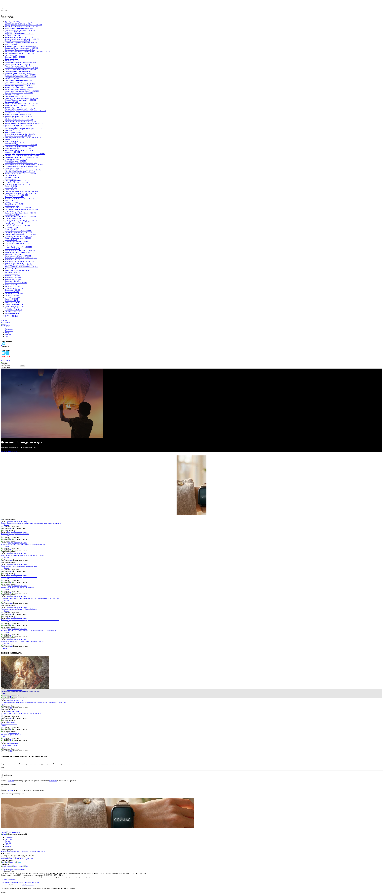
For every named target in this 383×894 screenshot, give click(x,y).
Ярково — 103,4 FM (11, 317)
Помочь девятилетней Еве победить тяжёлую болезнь (19, 577)
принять (3, 892)
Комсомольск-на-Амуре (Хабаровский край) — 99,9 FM (24, 123)
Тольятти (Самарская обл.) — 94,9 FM (18, 238)
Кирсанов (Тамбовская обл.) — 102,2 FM (19, 120)
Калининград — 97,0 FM (13, 107)
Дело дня (4, 320)
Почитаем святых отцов (15, 700)
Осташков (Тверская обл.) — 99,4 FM (17, 184)
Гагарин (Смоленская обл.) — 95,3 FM (18, 66)
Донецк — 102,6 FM (12, 78)
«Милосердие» (31, 851)
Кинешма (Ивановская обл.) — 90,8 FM (18, 116)
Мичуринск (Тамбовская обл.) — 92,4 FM (19, 150)
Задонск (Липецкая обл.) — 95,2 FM (17, 89)
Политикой (53, 781)
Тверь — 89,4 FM (11, 229)
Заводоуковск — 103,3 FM (14, 293)
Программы (9, 329)
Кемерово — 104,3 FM (12, 112)
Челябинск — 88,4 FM (12, 259)
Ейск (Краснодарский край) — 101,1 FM (18, 80)
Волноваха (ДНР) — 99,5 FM (15, 57)
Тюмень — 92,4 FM (11, 245)
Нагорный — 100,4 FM (13, 302)
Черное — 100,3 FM (11, 315)
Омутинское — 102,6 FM (13, 310)
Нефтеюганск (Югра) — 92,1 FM (16, 159)
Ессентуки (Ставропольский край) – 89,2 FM (20, 84)
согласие (10, 790)
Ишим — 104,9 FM (11, 299)
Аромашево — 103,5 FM (13, 277)
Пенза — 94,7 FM (11, 186)
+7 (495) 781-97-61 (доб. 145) (23, 859)
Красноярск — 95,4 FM (13, 132)
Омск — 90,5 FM (10, 175)
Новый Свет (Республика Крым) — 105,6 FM (20, 173)
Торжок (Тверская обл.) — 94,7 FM (17, 241)
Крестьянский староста (9, 724)
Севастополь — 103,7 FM (13, 211)
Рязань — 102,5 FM (11, 200)
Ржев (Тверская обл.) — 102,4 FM (16, 195)
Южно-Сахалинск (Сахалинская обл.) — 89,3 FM (21, 267)
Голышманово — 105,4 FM (14, 288)
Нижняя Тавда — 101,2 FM (14, 304)
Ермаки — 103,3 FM (12, 292)
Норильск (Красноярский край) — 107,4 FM (20, 172)
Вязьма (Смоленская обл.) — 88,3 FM (17, 64)
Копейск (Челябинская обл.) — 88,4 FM (18, 125)
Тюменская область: (11, 274)
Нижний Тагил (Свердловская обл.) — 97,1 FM (21, 163)
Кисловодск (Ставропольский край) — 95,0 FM (21, 121)
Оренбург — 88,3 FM (12, 177)
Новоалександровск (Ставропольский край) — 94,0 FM (24, 164)
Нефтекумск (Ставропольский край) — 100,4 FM (21, 157)
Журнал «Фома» (6, 851)
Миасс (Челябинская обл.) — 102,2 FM (18, 148)
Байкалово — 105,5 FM (13, 279)
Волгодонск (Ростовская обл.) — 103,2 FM (19, 53)
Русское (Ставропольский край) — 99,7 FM (19, 198)
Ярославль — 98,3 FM (12, 272)
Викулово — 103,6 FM (12, 286)
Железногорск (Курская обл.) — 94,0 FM (18, 86)
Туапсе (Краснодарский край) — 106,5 (18, 243)
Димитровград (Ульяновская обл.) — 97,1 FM (20, 77)
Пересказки (11, 722)
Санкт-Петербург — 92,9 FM (14, 204)
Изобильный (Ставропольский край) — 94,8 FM (21, 98)
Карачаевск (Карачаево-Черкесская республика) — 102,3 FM (25, 111)
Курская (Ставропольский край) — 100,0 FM (20, 134)
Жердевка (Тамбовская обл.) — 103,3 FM (19, 87)
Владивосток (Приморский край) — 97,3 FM (20, 50)
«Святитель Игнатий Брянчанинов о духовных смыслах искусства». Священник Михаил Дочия (33, 702)
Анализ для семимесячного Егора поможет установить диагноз (22, 641)
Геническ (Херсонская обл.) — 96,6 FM (18, 71)
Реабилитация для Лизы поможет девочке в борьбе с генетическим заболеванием (28, 630)
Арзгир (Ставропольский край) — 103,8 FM (20, 30)
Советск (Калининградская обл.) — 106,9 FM (20, 216)
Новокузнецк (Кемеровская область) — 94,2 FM (21, 166)
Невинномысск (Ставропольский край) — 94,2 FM (22, 155)
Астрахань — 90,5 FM (12, 32)
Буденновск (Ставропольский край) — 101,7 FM (21, 48)
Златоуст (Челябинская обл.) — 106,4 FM (19, 93)
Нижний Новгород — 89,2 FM (15, 161)
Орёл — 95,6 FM (10, 179)
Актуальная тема (13, 711)
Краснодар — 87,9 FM (12, 130)
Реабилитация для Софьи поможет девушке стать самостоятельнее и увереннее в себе (30, 620)
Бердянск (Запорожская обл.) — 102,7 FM (19, 37)
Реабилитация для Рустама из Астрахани (15, 534)
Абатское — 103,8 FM (12, 276)
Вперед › (6, 648)
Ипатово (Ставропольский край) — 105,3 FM (20, 100)
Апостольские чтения (14, 690)
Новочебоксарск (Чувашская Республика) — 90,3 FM (23, 170)
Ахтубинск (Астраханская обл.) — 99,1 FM (19, 34)
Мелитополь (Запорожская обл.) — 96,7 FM (20, 146)
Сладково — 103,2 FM (12, 311)
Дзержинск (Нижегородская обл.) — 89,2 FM (20, 75)
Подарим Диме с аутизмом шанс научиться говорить (19, 566)
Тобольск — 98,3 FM (12, 308)
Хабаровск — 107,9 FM (13, 254)
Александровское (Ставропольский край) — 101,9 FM (23, 25)
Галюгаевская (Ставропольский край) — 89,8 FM (21, 68)
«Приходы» (41, 851)
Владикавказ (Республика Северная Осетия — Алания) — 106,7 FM (28, 51)
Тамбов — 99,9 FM (11, 227)
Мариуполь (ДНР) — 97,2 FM (15, 143)
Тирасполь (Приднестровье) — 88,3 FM (18, 233)
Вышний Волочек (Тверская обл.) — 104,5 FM (20, 62)
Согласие (11, 781)
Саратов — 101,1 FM (12, 206)
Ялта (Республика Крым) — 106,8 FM (18, 270)
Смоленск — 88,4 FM (12, 215)
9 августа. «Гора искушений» (11, 734)
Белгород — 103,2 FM (12, 35)
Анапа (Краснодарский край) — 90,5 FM (19, 28)
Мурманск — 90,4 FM (12, 152)
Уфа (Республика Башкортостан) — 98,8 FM (20, 250)
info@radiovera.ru (6, 859)
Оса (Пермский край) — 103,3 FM (16, 182)
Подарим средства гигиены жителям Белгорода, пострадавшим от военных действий (30, 598)
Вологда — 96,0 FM (11, 59)
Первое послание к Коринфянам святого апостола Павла (20, 691)
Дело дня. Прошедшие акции (17, 521)
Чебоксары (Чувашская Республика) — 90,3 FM (21, 258)
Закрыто (14, 451)
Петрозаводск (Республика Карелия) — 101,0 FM (21, 191)
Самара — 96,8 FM (11, 202)
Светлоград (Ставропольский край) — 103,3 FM (21, 209)
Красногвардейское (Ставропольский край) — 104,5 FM (24, 129)
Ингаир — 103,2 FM (12, 295)
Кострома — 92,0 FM (12, 127)
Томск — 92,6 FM (11, 240)
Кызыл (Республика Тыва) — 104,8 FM (18, 136)
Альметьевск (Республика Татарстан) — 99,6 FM (21, 26)
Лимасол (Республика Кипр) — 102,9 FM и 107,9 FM (23, 138)
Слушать (4, 521)
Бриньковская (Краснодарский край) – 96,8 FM (21, 43)
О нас (7, 336)
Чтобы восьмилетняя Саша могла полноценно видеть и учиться (22, 555)
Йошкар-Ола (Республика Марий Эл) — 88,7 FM (21, 103)
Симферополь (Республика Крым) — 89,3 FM (20, 213)
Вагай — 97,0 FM (11, 284)
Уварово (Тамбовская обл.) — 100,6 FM (18, 247)
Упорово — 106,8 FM (12, 313)
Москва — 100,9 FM (12, 21)
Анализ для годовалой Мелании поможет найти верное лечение (23, 544)
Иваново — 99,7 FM (12, 94)
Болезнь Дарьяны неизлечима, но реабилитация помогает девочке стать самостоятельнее (31, 523)
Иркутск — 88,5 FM (11, 102)
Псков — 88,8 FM (11, 189)
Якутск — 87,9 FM (11, 268)
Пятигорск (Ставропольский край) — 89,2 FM (20, 193)
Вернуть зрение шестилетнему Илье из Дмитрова (18, 587)
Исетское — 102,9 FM (12, 297)
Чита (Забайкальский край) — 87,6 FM (18, 263)
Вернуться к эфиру (7, 16)
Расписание (9, 331)
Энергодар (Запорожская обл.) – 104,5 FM (19, 265)
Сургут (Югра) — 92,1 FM (14, 224)
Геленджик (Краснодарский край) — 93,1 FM (20, 69)
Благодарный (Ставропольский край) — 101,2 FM (22, 39)
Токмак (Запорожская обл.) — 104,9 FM (18, 236)
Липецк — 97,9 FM (11, 139)
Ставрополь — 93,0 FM (13, 218)
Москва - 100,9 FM (7, 18)
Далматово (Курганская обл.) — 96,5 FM (18, 73)
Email (3, 767)
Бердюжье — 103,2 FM (12, 281)
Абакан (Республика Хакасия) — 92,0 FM (19, 23)
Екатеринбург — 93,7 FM (13, 82)
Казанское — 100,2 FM (12, 301)
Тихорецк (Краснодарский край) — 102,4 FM (20, 234)
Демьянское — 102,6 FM (13, 290)
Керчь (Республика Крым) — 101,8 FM (18, 114)
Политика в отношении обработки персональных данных (20, 882)
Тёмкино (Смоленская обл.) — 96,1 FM (18, 231)
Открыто (5, 451)
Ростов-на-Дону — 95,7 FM (14, 197)
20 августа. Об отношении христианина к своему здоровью (21, 713)
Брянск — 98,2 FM (11, 44)
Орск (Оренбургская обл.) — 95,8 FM (17, 181)
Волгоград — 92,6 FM (12, 55)
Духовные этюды (13, 733)
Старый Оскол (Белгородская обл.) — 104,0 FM (21, 220)
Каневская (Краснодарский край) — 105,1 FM (20, 109)
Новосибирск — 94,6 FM (13, 168)
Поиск (22, 365)
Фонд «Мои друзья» (19, 851)
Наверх (3, 832)
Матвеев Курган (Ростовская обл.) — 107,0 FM (21, 145)
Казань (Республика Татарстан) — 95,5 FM (19, 105)
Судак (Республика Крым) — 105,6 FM (18, 222)
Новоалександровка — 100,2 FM (16, 306)
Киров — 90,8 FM (11, 118)
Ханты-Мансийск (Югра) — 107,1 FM (18, 256)
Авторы (7, 332)
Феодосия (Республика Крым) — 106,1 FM (19, 252)
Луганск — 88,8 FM (11, 141)
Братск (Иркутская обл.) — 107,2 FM (17, 41)
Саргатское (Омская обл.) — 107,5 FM (18, 207)
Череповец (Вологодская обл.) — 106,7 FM (19, 261)
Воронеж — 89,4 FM (12, 60)
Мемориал (8, 846)
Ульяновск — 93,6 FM (12, 249)
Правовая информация (8, 879)
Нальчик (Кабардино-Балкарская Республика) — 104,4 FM (25, 154)
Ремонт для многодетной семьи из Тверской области (19, 609)
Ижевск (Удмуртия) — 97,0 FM (15, 96)
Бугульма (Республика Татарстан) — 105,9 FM (20, 46)
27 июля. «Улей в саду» (9, 745)
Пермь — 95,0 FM (11, 188)
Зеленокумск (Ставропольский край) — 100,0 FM (22, 91)
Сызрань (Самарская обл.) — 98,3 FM (17, 225)
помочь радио (5, 322)
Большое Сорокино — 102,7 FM (16, 283)
